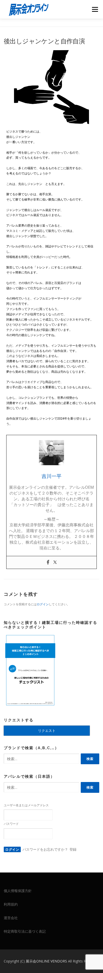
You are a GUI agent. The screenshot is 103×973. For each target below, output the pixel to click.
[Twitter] (55, 562)
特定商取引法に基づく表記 (25, 931)
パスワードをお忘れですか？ (45, 849)
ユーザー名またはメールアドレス (26, 805)
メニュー (94, 9)
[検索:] (41, 759)
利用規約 (11, 904)
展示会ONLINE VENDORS (47, 961)
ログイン (43, 604)
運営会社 (11, 917)
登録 (73, 849)
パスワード (11, 824)
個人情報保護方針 (18, 890)
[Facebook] (48, 562)
